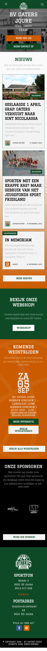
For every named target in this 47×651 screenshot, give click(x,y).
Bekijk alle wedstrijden (24, 449)
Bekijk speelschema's (23, 430)
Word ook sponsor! (24, 537)
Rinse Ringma (31, 644)
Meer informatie (23, 421)
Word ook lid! (23, 38)
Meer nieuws (24, 278)
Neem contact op (24, 46)
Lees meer (23, 364)
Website (23, 594)
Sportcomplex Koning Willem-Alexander (23, 413)
